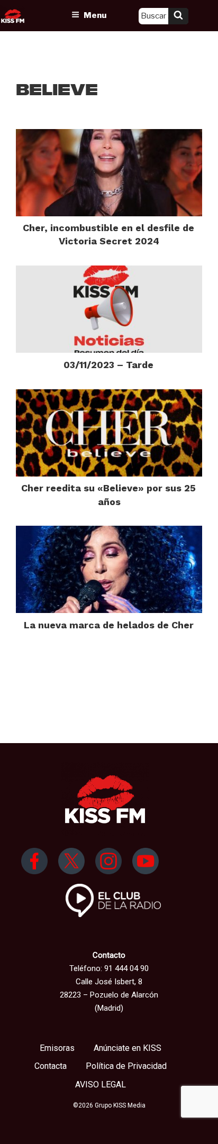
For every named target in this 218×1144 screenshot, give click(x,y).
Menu (95, 15)
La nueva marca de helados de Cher (109, 624)
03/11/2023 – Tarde (108, 364)
